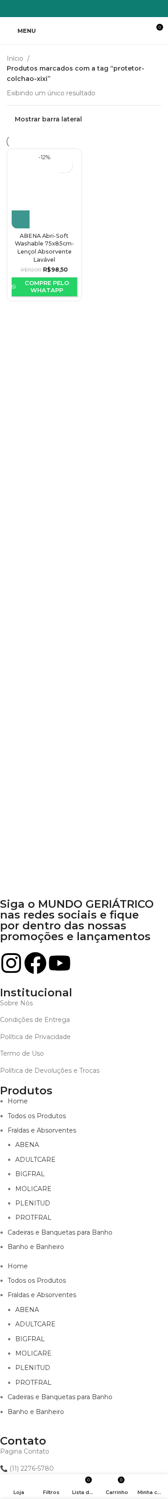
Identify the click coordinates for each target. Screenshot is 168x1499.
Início (16, 58)
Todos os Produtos (37, 1116)
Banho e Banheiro (36, 1247)
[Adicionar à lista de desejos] (63, 165)
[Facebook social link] (67, 8)
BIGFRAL (30, 1174)
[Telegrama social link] (102, 8)
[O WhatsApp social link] (90, 8)
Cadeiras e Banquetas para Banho (60, 1232)
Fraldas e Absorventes (42, 1130)
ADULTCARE (35, 1159)
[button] (21, 219)
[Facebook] (35, 963)
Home (18, 1101)
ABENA (27, 1145)
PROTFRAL (33, 1217)
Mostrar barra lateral (48, 119)
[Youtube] (59, 963)
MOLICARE (33, 1189)
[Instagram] (11, 963)
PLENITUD (32, 1203)
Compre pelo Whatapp (47, 286)
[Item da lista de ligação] (77, 1003)
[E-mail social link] (78, 8)
